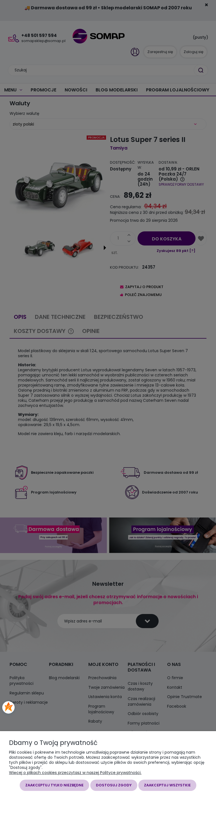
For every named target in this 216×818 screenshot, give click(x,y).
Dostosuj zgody (114, 785)
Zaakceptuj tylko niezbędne (54, 785)
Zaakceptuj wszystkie (167, 785)
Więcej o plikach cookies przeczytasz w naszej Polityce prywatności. (75, 772)
